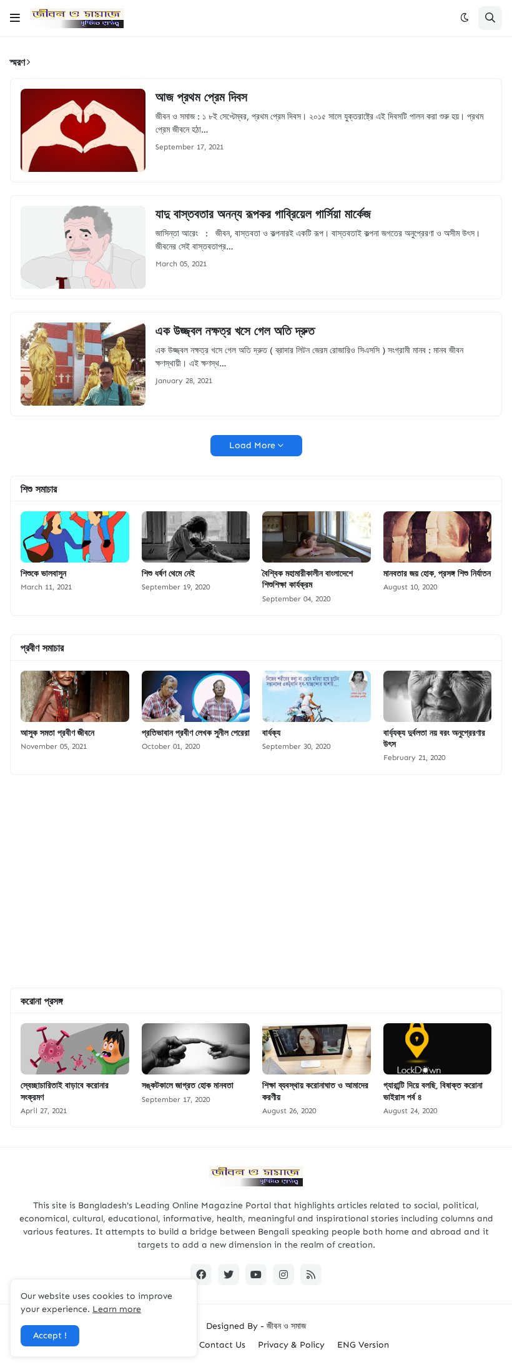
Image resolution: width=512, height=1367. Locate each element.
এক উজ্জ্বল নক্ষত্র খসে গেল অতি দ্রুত (235, 331)
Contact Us (222, 1344)
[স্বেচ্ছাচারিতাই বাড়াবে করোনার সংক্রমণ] (75, 1048)
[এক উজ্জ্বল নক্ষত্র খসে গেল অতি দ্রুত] (83, 364)
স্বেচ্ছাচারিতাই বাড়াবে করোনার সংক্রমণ (65, 1090)
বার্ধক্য (271, 732)
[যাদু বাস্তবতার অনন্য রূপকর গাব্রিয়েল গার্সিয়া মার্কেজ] (83, 247)
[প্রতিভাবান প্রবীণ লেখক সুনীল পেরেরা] (196, 696)
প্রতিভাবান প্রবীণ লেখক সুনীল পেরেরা (196, 732)
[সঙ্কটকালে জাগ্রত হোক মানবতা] (196, 1048)
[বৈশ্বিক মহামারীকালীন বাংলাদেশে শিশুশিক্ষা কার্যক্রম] (316, 537)
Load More (252, 445)
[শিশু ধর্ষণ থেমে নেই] (196, 537)
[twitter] (228, 1274)
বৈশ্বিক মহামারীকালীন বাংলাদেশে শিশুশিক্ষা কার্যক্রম (307, 579)
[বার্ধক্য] (316, 696)
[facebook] (201, 1274)
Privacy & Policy (291, 1344)
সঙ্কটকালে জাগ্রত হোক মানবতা (188, 1085)
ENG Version (363, 1344)
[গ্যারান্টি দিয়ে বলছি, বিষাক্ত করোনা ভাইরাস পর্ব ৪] (437, 1048)
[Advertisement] (256, 881)
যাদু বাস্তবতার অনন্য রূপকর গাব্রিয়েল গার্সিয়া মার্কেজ (263, 214)
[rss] (311, 1274)
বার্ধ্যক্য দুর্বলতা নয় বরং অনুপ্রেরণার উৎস (434, 738)
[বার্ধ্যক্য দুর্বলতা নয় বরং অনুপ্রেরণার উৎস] (437, 696)
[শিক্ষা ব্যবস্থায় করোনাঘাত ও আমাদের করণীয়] (316, 1048)
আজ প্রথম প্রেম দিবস (201, 97)
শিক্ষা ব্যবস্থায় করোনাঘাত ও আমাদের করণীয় (315, 1090)
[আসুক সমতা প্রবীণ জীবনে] (75, 696)
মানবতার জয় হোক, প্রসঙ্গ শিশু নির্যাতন (437, 573)
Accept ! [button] (50, 1335)
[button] (15, 18)
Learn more (116, 1309)
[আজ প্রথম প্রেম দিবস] (83, 130)
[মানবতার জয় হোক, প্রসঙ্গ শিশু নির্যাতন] (437, 537)
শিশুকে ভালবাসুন (43, 573)
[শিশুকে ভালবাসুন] (75, 537)
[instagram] (283, 1274)
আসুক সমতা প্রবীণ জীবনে (57, 732)
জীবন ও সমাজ (286, 1326)
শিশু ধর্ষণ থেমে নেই (168, 573)
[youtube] (256, 1274)
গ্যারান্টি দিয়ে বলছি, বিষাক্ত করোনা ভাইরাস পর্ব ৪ (433, 1090)
